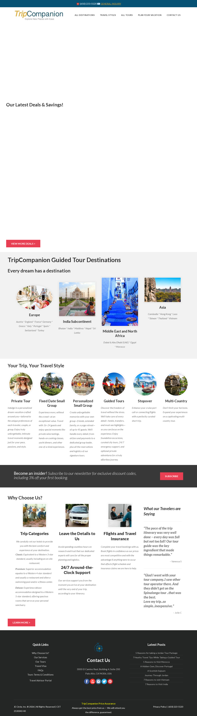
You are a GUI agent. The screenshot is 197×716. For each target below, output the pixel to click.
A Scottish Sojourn (156, 670)
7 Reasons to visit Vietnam (156, 679)
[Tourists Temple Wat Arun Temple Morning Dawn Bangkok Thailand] (82, 384)
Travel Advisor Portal (40, 680)
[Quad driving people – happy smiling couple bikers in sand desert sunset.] (114, 384)
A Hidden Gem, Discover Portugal (156, 666)
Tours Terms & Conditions (40, 674)
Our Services (40, 657)
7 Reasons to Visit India (156, 684)
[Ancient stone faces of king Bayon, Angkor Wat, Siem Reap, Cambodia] (163, 290)
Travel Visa (40, 666)
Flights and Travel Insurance (120, 536)
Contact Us (98, 660)
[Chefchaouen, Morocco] (120, 302)
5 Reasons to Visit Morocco (156, 662)
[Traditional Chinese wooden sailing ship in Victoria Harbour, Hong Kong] (145, 384)
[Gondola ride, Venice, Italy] (34, 297)
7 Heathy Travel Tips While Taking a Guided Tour (156, 657)
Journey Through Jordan (156, 675)
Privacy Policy (159, 706)
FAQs (40, 670)
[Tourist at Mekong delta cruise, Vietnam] (20, 384)
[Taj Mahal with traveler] (77, 299)
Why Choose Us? (40, 653)
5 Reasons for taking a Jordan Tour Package (156, 653)
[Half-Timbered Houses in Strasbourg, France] (176, 384)
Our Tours (40, 661)
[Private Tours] (119, 515)
